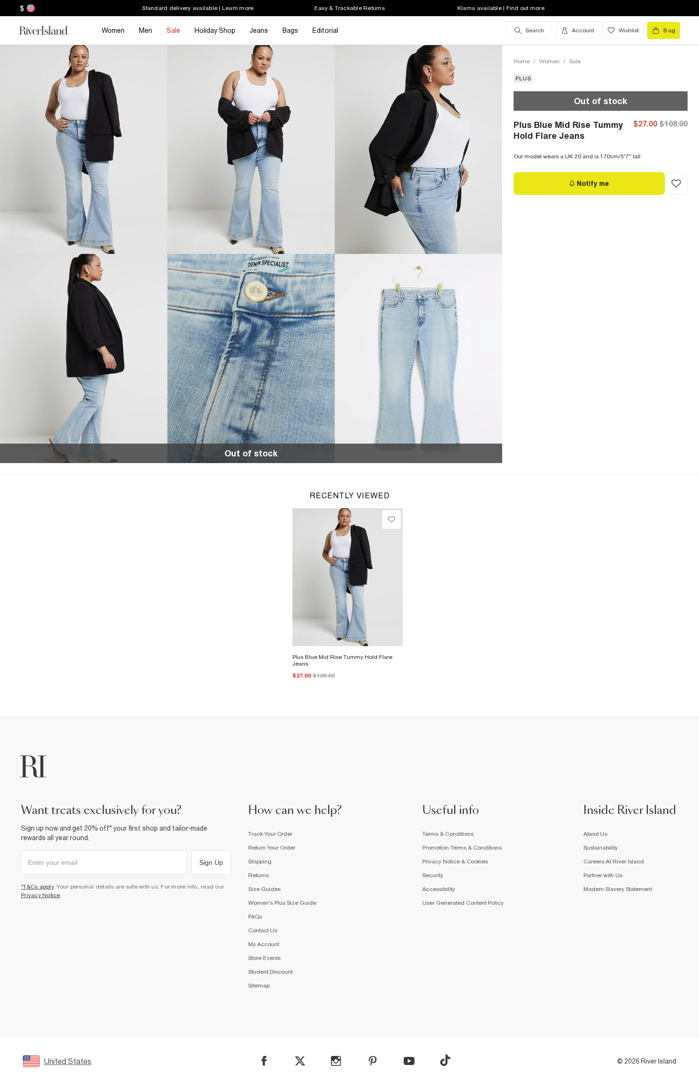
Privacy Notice (40, 895)
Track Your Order (270, 834)
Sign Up (211, 862)
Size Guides (264, 889)
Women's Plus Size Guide (282, 903)
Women (549, 61)
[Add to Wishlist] (676, 183)
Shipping (260, 861)
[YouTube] (409, 1061)
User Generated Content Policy (463, 903)
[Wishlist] (391, 519)
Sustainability (600, 847)
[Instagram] (336, 1061)
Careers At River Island (613, 861)
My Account (263, 944)
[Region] (29, 8)
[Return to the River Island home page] (50, 30)
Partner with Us (602, 875)
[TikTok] (445, 1060)
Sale (575, 61)
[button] (83, 149)
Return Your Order (271, 847)
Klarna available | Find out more (500, 8)
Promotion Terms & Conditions (462, 847)
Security (432, 875)
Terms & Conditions (448, 834)
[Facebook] (264, 1061)
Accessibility (438, 889)
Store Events (264, 958)
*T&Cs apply (37, 886)
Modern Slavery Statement (617, 889)
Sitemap (259, 985)
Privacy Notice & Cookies (455, 861)
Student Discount (270, 971)
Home (522, 61)
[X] (300, 1061)
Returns (258, 875)
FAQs (255, 916)
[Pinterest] (372, 1061)
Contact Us (262, 930)
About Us (595, 834)
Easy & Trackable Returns (349, 8)
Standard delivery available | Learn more (197, 8)
